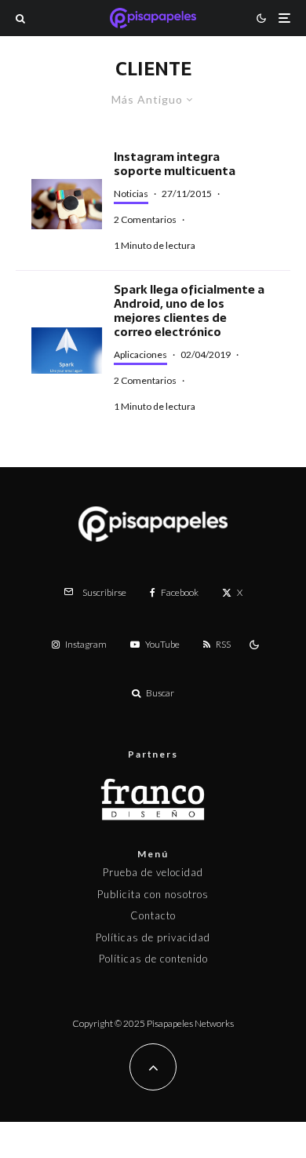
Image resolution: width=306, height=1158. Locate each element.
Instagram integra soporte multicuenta (174, 164)
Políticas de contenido (153, 958)
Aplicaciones (140, 354)
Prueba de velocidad (153, 872)
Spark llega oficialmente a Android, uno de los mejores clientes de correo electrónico (189, 311)
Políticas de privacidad (153, 937)
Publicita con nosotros (153, 894)
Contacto (153, 915)
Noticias (131, 193)
